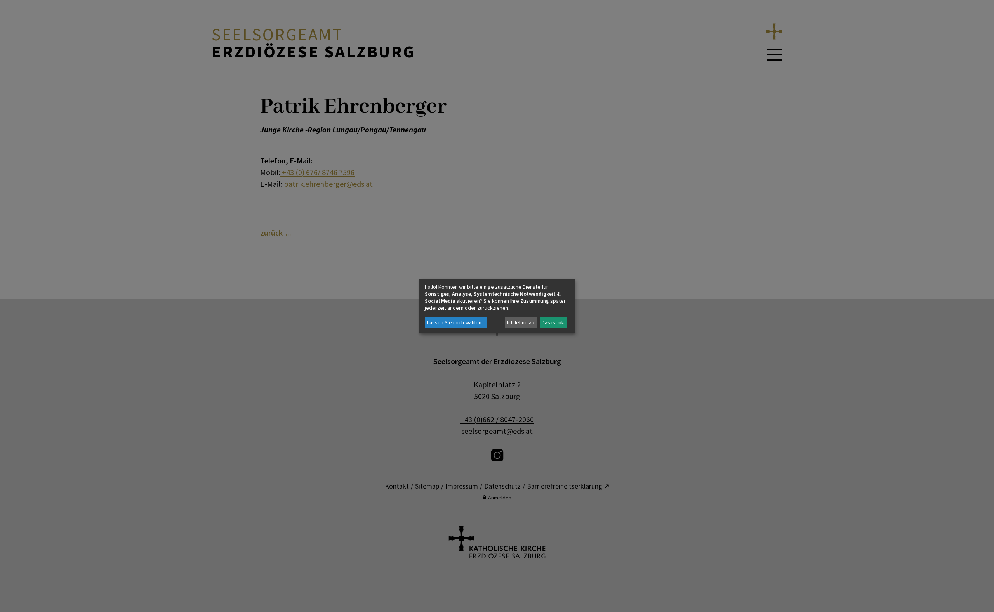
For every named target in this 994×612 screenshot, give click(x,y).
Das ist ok (553, 322)
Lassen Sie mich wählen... (456, 322)
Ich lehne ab (521, 322)
